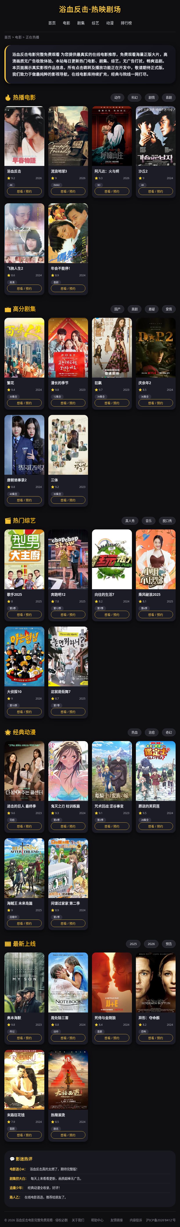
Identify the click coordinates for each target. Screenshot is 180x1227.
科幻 (134, 97)
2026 (151, 944)
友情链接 (116, 1220)
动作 (117, 97)
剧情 (152, 97)
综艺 (95, 22)
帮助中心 (97, 1220)
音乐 (149, 521)
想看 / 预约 (24, 191)
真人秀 (130, 521)
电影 (66, 22)
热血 (134, 732)
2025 (133, 944)
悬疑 (152, 309)
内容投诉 (136, 1220)
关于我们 (78, 1220)
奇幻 (169, 732)
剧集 (81, 22)
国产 (117, 309)
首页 (52, 22)
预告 (169, 944)
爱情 (169, 309)
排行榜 (126, 22)
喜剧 (169, 97)
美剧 (134, 309)
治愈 (152, 732)
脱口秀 (167, 521)
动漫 (110, 22)
